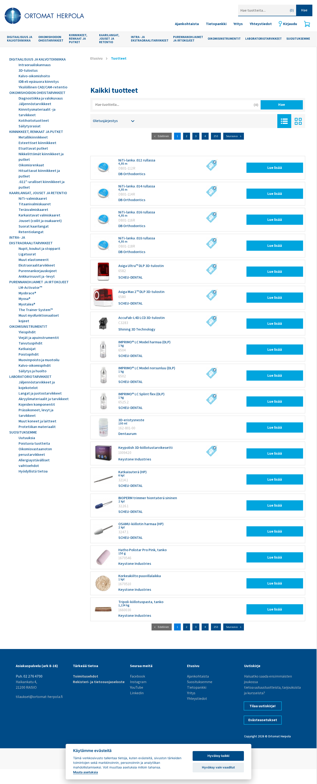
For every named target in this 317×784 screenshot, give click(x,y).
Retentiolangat (31, 231)
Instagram (138, 681)
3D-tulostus (28, 70)
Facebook (137, 676)
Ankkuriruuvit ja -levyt (37, 276)
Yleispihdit (27, 332)
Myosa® (24, 298)
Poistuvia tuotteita (34, 443)
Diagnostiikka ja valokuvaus (41, 98)
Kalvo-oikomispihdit (35, 365)
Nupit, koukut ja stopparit (39, 248)
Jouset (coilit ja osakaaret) (40, 220)
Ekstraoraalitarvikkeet (37, 265)
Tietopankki (216, 23)
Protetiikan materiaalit (37, 426)
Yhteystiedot (261, 23)
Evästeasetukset (262, 719)
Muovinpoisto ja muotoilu (39, 359)
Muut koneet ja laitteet (37, 421)
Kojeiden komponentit (37, 404)
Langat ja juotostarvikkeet (40, 393)
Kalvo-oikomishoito (34, 76)
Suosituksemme (199, 681)
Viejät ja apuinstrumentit (39, 337)
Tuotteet (118, 58)
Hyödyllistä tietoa (33, 471)
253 (216, 136)
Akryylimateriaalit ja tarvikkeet (44, 398)
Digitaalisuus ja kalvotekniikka (19, 38)
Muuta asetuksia (85, 772)
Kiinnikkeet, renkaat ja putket (78, 39)
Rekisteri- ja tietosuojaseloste (99, 681)
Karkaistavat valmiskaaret (39, 215)
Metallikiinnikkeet (33, 137)
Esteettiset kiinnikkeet (37, 142)
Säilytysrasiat (30, 126)
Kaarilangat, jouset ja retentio (109, 39)
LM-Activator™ (30, 287)
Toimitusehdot (85, 676)
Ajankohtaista (187, 23)
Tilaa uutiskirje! (262, 706)
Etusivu (96, 58)
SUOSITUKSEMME (298, 39)
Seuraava (232, 136)
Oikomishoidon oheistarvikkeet (50, 38)
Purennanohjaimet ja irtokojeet (188, 38)
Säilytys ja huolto (32, 371)
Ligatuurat (27, 254)
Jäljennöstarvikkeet (35, 103)
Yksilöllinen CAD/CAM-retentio (43, 87)
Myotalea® (27, 304)
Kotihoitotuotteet (34, 120)
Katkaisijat (27, 348)
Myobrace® (27, 293)
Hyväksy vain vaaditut (218, 767)
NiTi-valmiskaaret (33, 198)
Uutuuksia (27, 437)
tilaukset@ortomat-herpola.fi (39, 696)
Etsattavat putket (33, 148)
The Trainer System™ (36, 309)
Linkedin (137, 693)
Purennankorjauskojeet (38, 270)
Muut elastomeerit (34, 259)
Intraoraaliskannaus (35, 64)
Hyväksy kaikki (218, 756)
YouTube (136, 687)
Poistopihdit (29, 354)
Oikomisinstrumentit (224, 39)
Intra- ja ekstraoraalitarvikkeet (149, 38)
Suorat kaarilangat (34, 226)
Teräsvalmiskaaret (33, 209)
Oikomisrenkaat (31, 165)
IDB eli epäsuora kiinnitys (39, 81)
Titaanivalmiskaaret (35, 204)
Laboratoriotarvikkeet (263, 39)
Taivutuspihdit (30, 343)
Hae (304, 10)
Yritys (238, 23)
